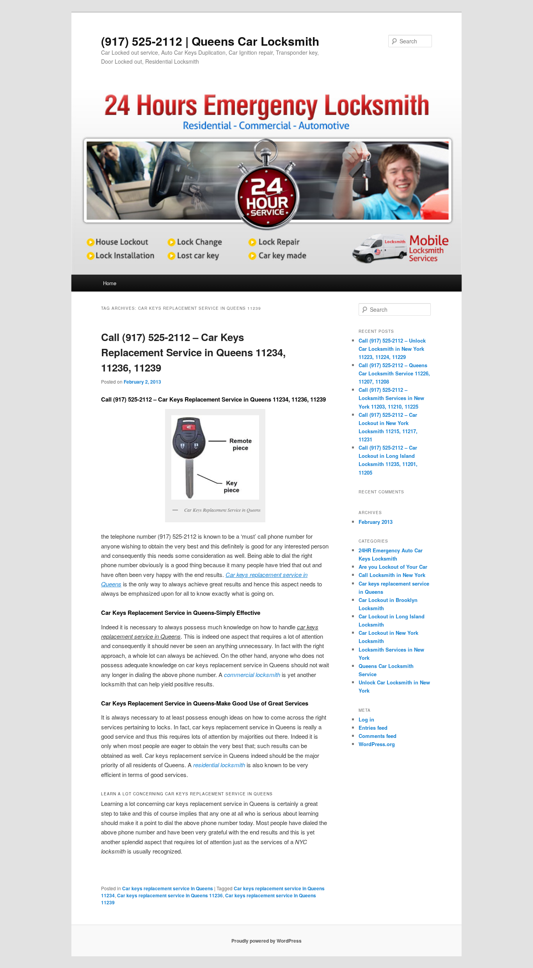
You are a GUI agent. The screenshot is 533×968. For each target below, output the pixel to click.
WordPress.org (377, 744)
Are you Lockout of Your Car (393, 566)
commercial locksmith (252, 674)
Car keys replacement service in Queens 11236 (170, 895)
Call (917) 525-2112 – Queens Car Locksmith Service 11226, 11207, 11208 (394, 373)
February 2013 (376, 521)
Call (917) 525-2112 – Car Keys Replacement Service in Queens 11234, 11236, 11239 (193, 352)
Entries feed (373, 727)
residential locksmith (219, 765)
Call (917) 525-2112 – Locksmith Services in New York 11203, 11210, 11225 (391, 398)
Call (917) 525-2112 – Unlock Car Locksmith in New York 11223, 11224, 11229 (392, 349)
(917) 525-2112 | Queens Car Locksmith (210, 40)
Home (109, 283)
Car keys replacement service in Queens (167, 888)
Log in (366, 719)
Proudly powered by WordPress (266, 940)
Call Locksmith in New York (392, 575)
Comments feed (377, 735)
